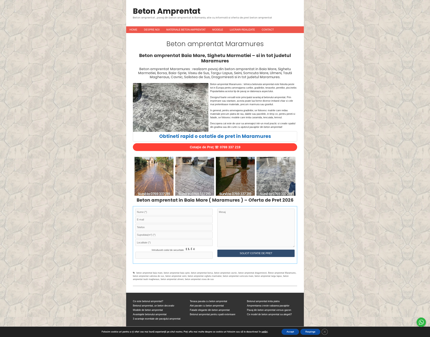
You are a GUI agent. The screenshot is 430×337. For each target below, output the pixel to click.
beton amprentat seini (175, 276)
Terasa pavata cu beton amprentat (208, 301)
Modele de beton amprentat (148, 309)
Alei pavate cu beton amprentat (207, 305)
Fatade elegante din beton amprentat (210, 309)
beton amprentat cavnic (225, 273)
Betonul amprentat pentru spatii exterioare (212, 314)
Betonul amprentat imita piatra (263, 301)
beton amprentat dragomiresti (252, 273)
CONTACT (268, 29)
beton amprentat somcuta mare (238, 276)
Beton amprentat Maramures (282, 273)
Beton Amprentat (166, 11)
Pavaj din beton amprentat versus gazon (269, 309)
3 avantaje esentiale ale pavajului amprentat (156, 318)
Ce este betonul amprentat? (148, 301)
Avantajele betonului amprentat (149, 314)
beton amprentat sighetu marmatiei (205, 276)
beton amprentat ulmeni (172, 279)
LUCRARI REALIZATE (242, 29)
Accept (290, 331)
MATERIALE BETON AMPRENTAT (186, 29)
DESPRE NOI (152, 29)
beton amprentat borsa (202, 273)
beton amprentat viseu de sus (199, 279)
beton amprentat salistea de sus (148, 276)
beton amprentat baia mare (149, 273)
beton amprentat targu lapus (268, 276)
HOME (133, 29)
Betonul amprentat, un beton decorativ (153, 305)
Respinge (310, 331)
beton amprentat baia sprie (177, 273)
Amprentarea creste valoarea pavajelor (268, 305)
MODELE (217, 29)
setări (265, 331)
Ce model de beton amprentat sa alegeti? (269, 314)
